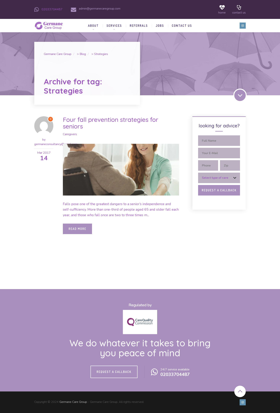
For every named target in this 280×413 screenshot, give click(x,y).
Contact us (239, 12)
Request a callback (114, 372)
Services (114, 25)
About (93, 25)
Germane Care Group (73, 402)
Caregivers (70, 134)
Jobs (160, 25)
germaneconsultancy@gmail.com (55, 144)
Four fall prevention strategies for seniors (110, 123)
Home (222, 12)
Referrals (139, 25)
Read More (77, 229)
